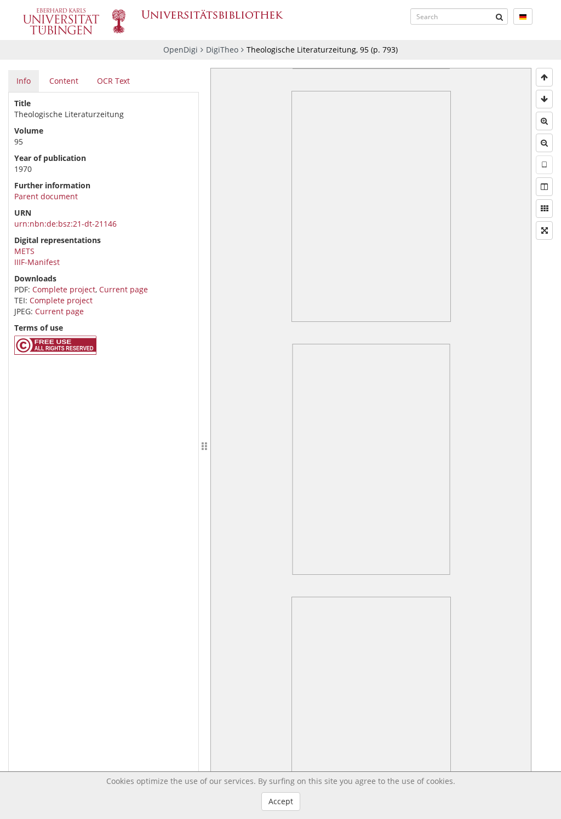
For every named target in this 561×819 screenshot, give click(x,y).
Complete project (63, 289)
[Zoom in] (544, 121)
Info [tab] (23, 81)
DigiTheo (222, 49)
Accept (280, 801)
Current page (123, 289)
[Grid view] (544, 208)
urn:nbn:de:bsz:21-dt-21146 (65, 223)
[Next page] (544, 99)
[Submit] (499, 16)
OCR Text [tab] (113, 81)
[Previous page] (544, 77)
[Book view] (544, 186)
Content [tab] (63, 81)
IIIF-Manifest (37, 262)
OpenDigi (180, 49)
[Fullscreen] (544, 230)
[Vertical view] (544, 164)
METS (24, 251)
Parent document (46, 196)
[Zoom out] (544, 143)
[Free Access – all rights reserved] (55, 352)
